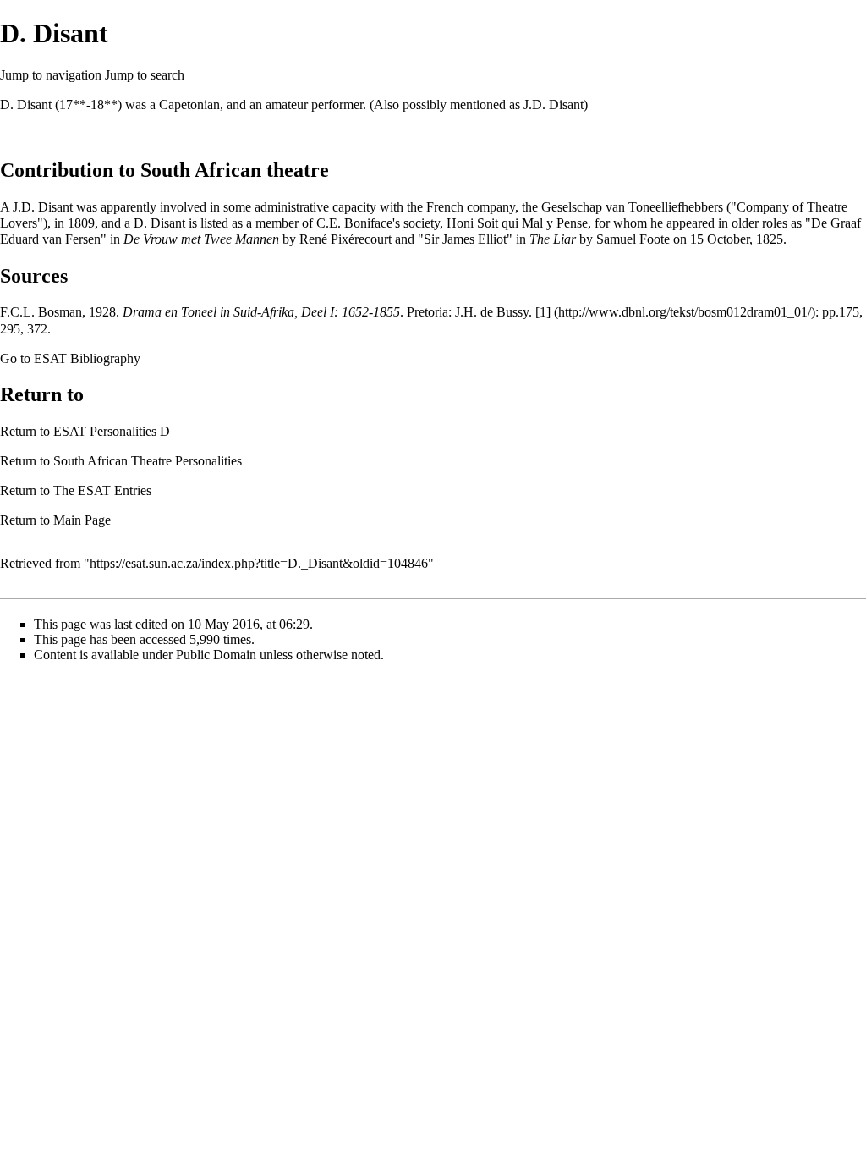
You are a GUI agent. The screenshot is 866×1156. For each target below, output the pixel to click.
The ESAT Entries (102, 490)
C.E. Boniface (354, 223)
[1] (543, 312)
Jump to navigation (50, 75)
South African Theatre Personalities (147, 461)
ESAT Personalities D (111, 431)
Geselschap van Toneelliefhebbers (632, 207)
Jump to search (144, 75)
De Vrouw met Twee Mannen (201, 239)
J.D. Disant (553, 104)
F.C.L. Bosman (41, 312)
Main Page (82, 520)
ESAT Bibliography (87, 358)
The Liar (552, 239)
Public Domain (216, 654)
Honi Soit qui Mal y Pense (517, 223)
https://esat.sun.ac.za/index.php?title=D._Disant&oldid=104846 (259, 563)
